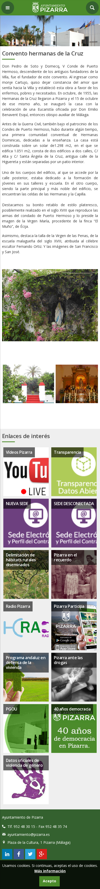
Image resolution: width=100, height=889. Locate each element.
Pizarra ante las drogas (68, 660)
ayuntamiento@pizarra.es (28, 834)
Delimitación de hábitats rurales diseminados (21, 560)
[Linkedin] (7, 857)
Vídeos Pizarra (19, 452)
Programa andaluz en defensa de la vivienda (26, 662)
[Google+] (42, 857)
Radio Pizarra (18, 606)
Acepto (49, 880)
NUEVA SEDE (17, 503)
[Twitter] (30, 857)
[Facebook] (19, 857)
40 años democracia (72, 709)
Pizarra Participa (69, 606)
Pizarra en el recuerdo (65, 557)
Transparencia (67, 452)
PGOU (11, 709)
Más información (50, 870)
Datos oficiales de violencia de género (24, 763)
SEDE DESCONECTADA (74, 503)
